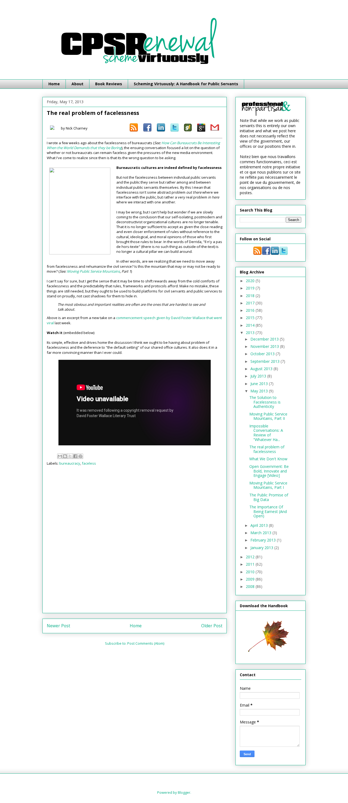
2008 (251, 586)
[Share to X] (70, 456)
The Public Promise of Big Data (268, 497)
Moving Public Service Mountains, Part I (268, 485)
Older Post (211, 626)
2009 (251, 579)
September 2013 (265, 361)
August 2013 (262, 368)
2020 (251, 280)
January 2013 (262, 547)
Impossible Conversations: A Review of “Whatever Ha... (266, 432)
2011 (251, 564)
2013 (251, 332)
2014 (251, 325)
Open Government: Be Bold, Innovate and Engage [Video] (269, 471)
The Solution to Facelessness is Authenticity (265, 402)
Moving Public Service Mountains (93, 271)
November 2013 (265, 346)
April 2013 (259, 525)
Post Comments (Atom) (145, 643)
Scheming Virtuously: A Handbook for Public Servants (186, 83)
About (77, 83)
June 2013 (259, 383)
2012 (251, 556)
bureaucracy (69, 463)
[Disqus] (134, 541)
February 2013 (263, 540)
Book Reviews (108, 83)
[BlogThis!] (65, 456)
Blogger (184, 792)
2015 (251, 317)
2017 (251, 303)
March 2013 (261, 532)
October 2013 (263, 353)
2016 (251, 310)
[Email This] (60, 456)
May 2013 (259, 390)
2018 (251, 295)
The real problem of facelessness (266, 449)
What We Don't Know (268, 458)
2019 (251, 288)
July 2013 (258, 376)
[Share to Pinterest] (80, 456)
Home (54, 83)
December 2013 (265, 339)
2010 (251, 571)
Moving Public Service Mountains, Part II (268, 416)
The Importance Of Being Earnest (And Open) (268, 511)
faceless (89, 463)
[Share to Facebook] (75, 456)
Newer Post (58, 626)
